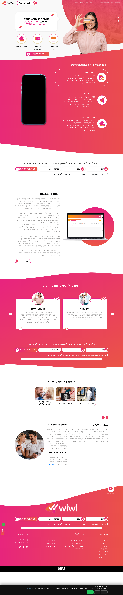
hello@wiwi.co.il (20, 542)
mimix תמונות (93, 3)
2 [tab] (118, 21)
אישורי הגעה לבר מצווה (48, 543)
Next (10, 314)
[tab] (81, 77)
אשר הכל (90, 592)
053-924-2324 (20, 540)
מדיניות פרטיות (102, 557)
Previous (112, 314)
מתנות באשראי (104, 3)
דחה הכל (104, 592)
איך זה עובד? (84, 3)
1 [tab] (118, 17)
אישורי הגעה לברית (49, 540)
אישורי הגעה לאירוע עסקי (75, 543)
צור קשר (75, 3)
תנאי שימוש (103, 554)
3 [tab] (118, 24)
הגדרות (97, 592)
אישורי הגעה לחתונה (76, 540)
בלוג (112, 3)
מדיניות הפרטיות (55, 174)
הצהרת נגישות (102, 552)
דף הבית (117, 3)
